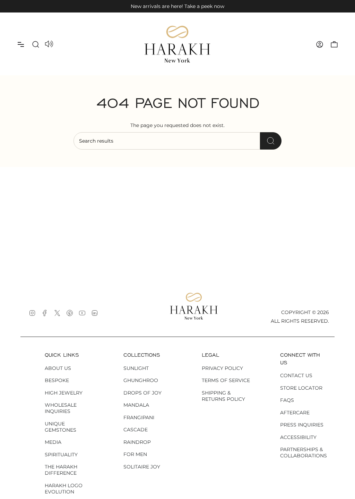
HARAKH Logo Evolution (64, 488)
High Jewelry (64, 393)
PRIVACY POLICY (222, 368)
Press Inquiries (301, 425)
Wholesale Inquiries (61, 408)
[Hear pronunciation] (49, 44)
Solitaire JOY (141, 467)
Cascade (135, 429)
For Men (135, 454)
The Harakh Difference (61, 470)
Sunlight (136, 368)
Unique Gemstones (60, 427)
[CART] (334, 44)
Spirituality (61, 454)
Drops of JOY (142, 393)
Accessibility (298, 437)
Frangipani (138, 417)
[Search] (271, 141)
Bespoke (57, 380)
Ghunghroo (140, 380)
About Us (58, 368)
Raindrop (137, 442)
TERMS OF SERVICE (226, 380)
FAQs (287, 400)
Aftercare (295, 412)
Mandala (136, 405)
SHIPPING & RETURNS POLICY (223, 396)
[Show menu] (21, 44)
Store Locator (301, 388)
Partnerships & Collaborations (303, 452)
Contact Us (296, 375)
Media (53, 442)
